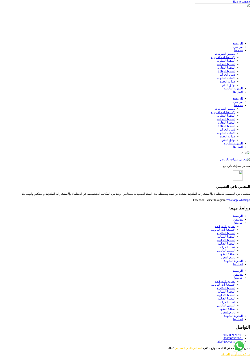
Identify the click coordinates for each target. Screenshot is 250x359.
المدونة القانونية (233, 88)
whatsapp (239, 341)
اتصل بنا (238, 91)
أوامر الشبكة (229, 354)
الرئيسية (238, 43)
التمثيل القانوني (226, 78)
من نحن (238, 46)
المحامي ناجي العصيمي (188, 348)
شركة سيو (243, 354)
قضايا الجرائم (227, 74)
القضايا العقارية (226, 60)
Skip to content (241, 1)
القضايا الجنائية (226, 71)
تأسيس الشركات (225, 53)
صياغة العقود (227, 81)
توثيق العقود (228, 85)
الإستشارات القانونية (223, 57)
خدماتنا (238, 50)
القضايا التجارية (226, 67)
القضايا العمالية (226, 64)
